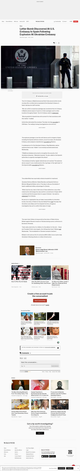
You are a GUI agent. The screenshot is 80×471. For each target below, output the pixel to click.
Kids (5, 456)
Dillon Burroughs (23, 37)
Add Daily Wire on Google (43, 96)
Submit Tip (40, 433)
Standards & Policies (30, 456)
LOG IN (71, 21)
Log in (47, 305)
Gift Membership (18, 458)
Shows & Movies (9, 21)
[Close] (78, 468)
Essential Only (61, 468)
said (52, 201)
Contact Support (18, 456)
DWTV (27, 21)
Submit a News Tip (29, 458)
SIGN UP (75, 21)
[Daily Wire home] (40, 21)
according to (47, 142)
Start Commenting (40, 300)
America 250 (22, 21)
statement (55, 113)
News (3, 21)
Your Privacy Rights (30, 448)
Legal (27, 450)
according (55, 122)
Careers (16, 454)
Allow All (69, 468)
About (16, 448)
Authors (16, 452)
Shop (5, 454)
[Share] (58, 42)
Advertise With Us (18, 450)
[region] (40, 468)
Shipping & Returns (29, 454)
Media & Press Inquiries (30, 452)
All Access (16, 21)
